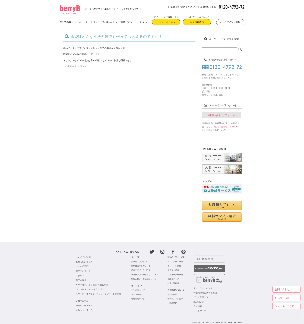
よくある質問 (82, 266)
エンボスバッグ (138, 290)
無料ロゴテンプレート (141, 266)
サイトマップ (200, 311)
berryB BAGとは (83, 257)
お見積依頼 (172, 294)
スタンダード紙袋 (175, 262)
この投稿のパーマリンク (74, 66)
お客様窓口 (172, 303)
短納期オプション (139, 262)
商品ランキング (83, 271)
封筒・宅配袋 (173, 283)
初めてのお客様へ (84, 262)
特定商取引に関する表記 (205, 292)
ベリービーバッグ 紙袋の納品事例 (92, 285)
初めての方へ (66, 22)
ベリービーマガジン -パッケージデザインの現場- (99, 294)
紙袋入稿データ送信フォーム (143, 279)
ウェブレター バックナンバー (90, 289)
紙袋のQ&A (199, 302)
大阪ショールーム (84, 310)
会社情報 (198, 306)
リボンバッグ (137, 294)
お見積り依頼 (197, 21)
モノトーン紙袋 (174, 266)
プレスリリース (201, 297)
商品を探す (81, 280)
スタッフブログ (83, 275)
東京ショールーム (84, 305)
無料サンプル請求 (175, 299)
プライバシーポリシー (204, 288)
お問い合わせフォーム (221, 115)
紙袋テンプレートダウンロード (144, 275)
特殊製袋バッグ (138, 299)
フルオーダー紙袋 (175, 275)
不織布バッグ (173, 279)
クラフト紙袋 (173, 270)
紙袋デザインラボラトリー (142, 270)
